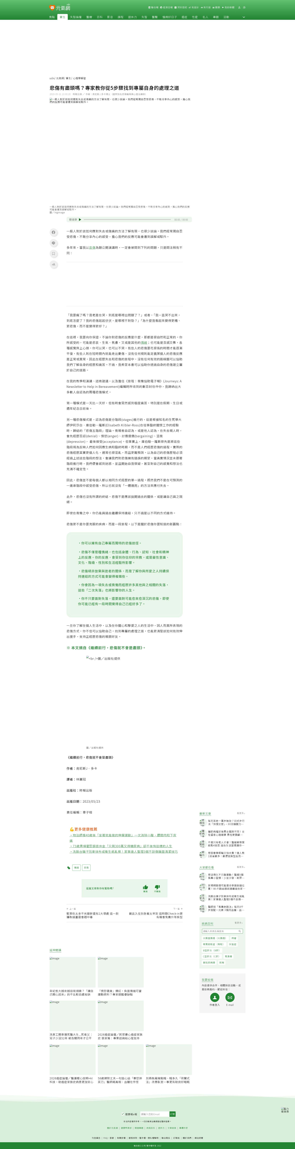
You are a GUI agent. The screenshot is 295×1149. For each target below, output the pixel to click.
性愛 (195, 17)
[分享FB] (53, 232)
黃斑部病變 (209, 962)
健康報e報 (131, 1114)
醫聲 (155, 17)
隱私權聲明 (153, 1137)
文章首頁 (172, 1128)
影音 (110, 17)
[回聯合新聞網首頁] (52, 8)
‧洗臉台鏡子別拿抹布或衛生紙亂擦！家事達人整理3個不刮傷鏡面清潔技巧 (124, 851)
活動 (226, 17)
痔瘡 (234, 938)
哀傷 (92, 247)
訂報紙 (176, 1138)
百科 (100, 17)
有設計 (195, 7)
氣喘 (221, 962)
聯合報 (155, 7)
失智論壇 (76, 17)
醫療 (89, 17)
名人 (205, 17)
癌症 (184, 17)
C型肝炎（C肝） (212, 956)
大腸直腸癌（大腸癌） (215, 938)
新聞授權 (121, 1138)
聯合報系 (166, 1138)
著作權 (142, 1137)
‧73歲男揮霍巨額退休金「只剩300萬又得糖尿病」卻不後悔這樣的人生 (121, 846)
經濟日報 (167, 7)
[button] (244, 17)
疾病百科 (150, 1128)
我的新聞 (229, 7)
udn (52, 78)
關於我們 (187, 1138)
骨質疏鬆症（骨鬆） (214, 944)
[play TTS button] (80, 219)
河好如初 (182, 7)
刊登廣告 (96, 1138)
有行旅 (207, 7)
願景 (217, 7)
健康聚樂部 (126, 1128)
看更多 (240, 813)
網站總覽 (199, 1138)
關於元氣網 (112, 1128)
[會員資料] (239, 7)
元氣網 (60, 78)
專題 (216, 17)
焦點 (52, 17)
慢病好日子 (169, 17)
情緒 (144, 342)
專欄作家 (183, 1128)
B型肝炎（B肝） (212, 950)
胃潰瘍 (228, 956)
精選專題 (139, 1128)
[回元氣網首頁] (63, 7)
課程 (121, 17)
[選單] (244, 7)
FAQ (106, 1137)
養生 (62, 17)
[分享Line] (53, 243)
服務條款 (133, 1137)
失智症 (232, 944)
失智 (144, 17)
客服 (112, 1137)
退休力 (132, 17)
